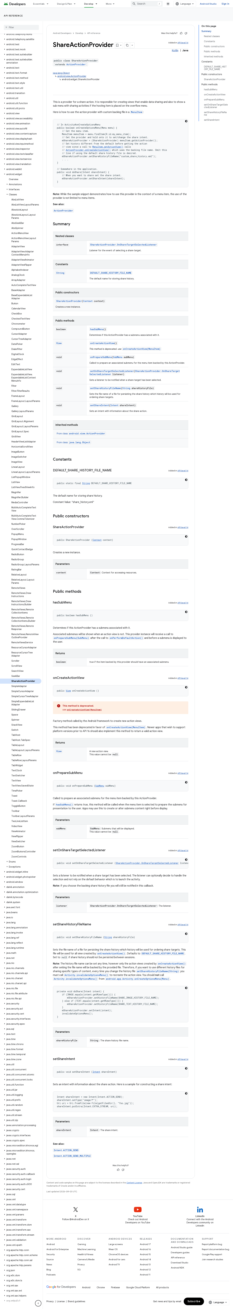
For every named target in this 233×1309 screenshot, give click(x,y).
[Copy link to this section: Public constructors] (92, 516)
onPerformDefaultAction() (126, 637)
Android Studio (208, 3)
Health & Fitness (85, 1254)
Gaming (82, 1244)
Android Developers (62, 33)
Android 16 (145, 1249)
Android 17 (145, 1244)
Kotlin (175, 50)
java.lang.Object (61, 73)
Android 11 (145, 1274)
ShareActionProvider (69, 301)
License (61, 1301)
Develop (89, 3)
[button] (20, 34)
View (58, 343)
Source (50, 1259)
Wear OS (113, 1249)
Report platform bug (212, 1244)
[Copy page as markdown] (127, 45)
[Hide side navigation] (38, 1303)
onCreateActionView (102, 343)
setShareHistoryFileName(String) (158, 971)
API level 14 (183, 42)
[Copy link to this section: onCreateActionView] (87, 678)
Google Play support (212, 1254)
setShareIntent (99, 405)
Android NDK (177, 1267)
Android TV (114, 1264)
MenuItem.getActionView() (107, 146)
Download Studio (179, 1262)
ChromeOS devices (118, 1254)
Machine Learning (87, 1249)
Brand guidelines (76, 1301)
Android (50, 1244)
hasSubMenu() (64, 804)
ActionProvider (76, 64)
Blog (48, 1269)
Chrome (101, 1287)
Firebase (115, 1287)
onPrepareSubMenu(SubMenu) (71, 637)
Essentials (39, 3)
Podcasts (50, 1274)
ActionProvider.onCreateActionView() (88, 149)
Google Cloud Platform (138, 1287)
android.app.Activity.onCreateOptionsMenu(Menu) (137, 978)
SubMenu (117, 357)
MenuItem (136, 112)
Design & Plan (64, 3)
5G (79, 1269)
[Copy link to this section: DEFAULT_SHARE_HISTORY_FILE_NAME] (115, 471)
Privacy (81, 1264)
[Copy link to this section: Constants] (75, 460)
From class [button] (81, 433)
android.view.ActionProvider (71, 76)
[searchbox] (21, 27)
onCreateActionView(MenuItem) (141, 348)
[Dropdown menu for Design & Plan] (76, 4)
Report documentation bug (215, 1249)
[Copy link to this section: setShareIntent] (78, 1059)
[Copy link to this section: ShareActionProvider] (87, 527)
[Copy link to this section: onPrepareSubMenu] (85, 773)
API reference (13, 15)
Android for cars (117, 1259)
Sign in (225, 3)
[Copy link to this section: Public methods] (84, 592)
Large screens (116, 1244)
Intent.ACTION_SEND (66, 1150)
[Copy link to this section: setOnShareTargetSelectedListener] (109, 850)
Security (50, 1254)
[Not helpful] (186, 33)
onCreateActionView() (111, 953)
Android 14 (145, 1259)
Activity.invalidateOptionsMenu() (86, 975)
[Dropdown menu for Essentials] (49, 4)
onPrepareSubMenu (101, 357)
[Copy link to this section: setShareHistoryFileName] (94, 924)
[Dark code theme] (186, 121)
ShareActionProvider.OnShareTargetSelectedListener (123, 244)
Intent (114, 405)
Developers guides (180, 1252)
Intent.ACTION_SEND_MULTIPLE (72, 1155)
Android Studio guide (181, 1247)
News (49, 1264)
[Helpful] (181, 33)
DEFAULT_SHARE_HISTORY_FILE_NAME (110, 272)
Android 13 (145, 1264)
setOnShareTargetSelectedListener (112, 371)
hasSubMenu (97, 329)
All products (162, 1287)
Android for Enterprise (57, 1249)
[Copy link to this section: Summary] (73, 224)
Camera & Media (86, 1259)
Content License (134, 1182)
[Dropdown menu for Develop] (98, 4)
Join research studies (212, 1259)
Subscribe (194, 1301)
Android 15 (145, 1254)
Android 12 (145, 1269)
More (109, 3)
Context (88, 301)
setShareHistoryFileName (105, 388)
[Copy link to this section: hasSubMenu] (75, 603)
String (60, 272)
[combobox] (147, 4)
